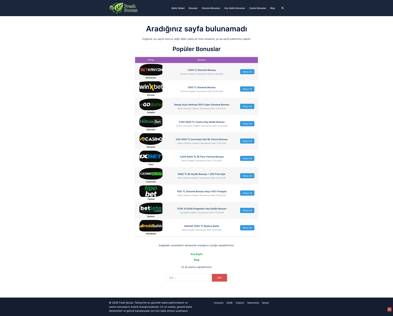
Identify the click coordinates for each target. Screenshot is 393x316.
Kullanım (240, 302)
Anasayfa (218, 302)
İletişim (265, 302)
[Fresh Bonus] (123, 7)
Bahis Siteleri (178, 8)
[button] (283, 8)
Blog (272, 8)
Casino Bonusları (257, 8)
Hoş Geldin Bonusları (234, 8)
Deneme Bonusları (211, 8)
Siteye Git (247, 71)
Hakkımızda (253, 302)
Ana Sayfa (196, 254)
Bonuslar (193, 8)
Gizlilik (229, 302)
